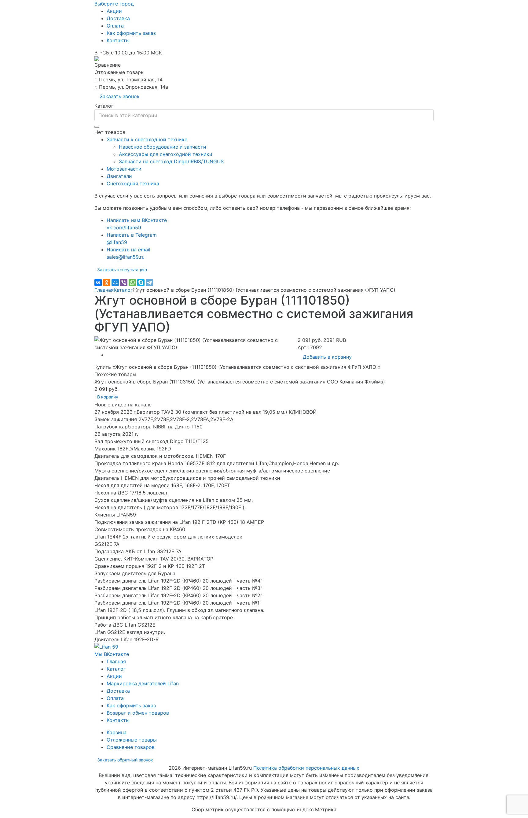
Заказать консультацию (122, 269)
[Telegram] (149, 282)
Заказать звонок (120, 96)
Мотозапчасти (124, 169)
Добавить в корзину (327, 357)
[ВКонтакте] (98, 282)
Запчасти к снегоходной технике (147, 139)
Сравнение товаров (131, 747)
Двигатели (119, 176)
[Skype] (141, 282)
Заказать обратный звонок (125, 759)
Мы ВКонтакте (111, 654)
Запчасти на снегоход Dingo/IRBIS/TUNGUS (171, 161)
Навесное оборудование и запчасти (162, 147)
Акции (114, 11)
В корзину (107, 396)
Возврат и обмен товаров (138, 713)
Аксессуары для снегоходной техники (165, 154)
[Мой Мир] (115, 282)
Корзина (117, 732)
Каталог (123, 290)
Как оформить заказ (131, 33)
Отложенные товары (132, 740)
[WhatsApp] (132, 282)
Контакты (118, 40)
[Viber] (123, 282)
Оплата (115, 26)
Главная (104, 290)
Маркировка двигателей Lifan (143, 683)
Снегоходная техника (133, 183)
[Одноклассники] (106, 282)
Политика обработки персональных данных (306, 768)
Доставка (118, 18)
